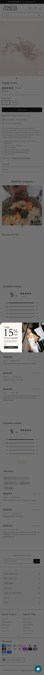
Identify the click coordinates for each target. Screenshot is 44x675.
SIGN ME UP (11, 347)
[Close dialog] (43, 324)
